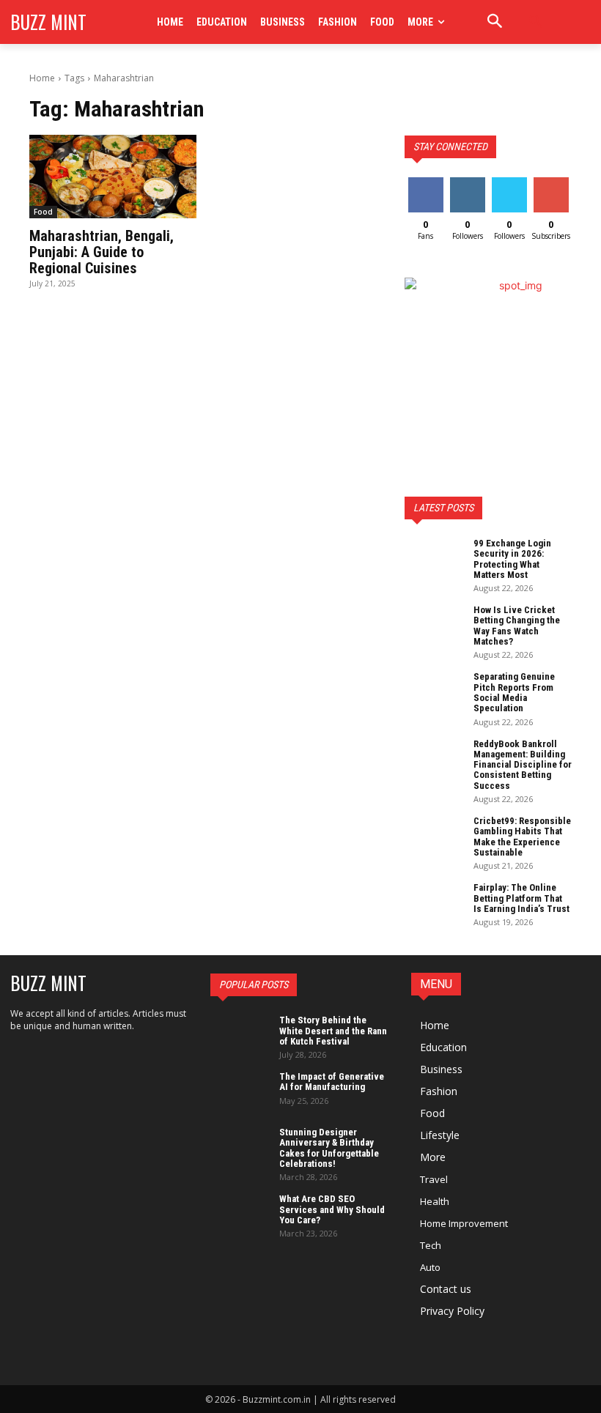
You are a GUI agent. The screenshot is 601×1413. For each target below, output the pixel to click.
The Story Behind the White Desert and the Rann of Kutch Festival (333, 1031)
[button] (535, 22)
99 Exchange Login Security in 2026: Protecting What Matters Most (512, 559)
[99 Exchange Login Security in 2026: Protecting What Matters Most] (434, 558)
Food (43, 212)
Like (425, 182)
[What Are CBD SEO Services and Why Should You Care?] (239, 1214)
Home (42, 78)
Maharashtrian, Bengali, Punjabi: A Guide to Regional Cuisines (101, 252)
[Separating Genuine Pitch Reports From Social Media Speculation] (434, 692)
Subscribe (552, 182)
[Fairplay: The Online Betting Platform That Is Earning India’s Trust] (434, 903)
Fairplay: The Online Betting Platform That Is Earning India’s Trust (521, 898)
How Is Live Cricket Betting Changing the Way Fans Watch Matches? (516, 625)
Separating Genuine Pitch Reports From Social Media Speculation (514, 692)
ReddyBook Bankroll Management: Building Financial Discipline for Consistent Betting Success (522, 764)
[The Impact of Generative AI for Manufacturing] (239, 1092)
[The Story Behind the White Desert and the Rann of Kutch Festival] (239, 1035)
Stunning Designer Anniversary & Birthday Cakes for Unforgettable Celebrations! (329, 1148)
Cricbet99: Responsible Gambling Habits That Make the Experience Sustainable (522, 836)
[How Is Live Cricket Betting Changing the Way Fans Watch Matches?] (434, 625)
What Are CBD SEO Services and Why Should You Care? (332, 1209)
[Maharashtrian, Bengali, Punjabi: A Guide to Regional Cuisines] (112, 176)
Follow (467, 182)
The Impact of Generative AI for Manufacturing (331, 1081)
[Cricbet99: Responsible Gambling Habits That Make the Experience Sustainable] (434, 836)
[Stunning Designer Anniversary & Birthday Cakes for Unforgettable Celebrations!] (239, 1147)
